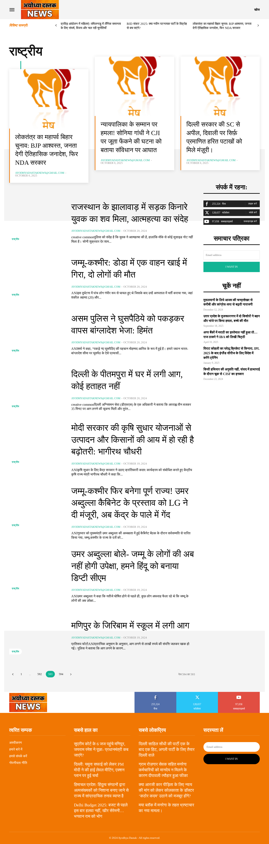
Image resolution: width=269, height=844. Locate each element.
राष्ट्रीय (15, 239)
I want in (231, 266)
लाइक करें (252, 203)
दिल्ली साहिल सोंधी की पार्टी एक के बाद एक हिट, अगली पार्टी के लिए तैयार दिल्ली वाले (167, 749)
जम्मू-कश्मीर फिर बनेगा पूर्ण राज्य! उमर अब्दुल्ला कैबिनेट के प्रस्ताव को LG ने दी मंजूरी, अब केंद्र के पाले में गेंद (130, 503)
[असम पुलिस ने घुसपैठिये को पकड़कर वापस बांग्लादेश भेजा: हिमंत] (37, 334)
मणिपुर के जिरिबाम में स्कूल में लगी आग (130, 625)
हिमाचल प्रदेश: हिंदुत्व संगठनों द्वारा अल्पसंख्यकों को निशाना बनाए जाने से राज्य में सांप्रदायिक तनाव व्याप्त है (101, 790)
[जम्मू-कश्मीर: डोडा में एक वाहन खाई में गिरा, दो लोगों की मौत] (37, 278)
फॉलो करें (253, 212)
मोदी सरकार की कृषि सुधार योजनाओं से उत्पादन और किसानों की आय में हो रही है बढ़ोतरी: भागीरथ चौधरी (132, 439)
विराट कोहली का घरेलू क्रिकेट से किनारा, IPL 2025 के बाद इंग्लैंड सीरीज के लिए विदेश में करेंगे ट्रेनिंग (231, 353)
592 (39, 674)
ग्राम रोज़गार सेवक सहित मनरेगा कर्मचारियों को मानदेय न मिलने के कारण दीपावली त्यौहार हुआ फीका (163, 770)
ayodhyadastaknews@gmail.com (39, 172)
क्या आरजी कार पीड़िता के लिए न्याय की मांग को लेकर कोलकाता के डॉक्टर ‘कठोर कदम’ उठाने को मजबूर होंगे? (166, 790)
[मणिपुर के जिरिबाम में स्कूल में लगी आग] (37, 635)
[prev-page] (56, 25)
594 (61, 674)
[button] (257, 9)
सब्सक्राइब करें (250, 221)
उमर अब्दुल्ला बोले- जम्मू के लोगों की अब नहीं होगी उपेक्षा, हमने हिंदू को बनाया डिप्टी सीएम (132, 566)
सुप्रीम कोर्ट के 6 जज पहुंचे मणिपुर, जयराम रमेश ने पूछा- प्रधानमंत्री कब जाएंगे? (101, 749)
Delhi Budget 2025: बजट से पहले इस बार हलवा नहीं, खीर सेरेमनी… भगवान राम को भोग (101, 811)
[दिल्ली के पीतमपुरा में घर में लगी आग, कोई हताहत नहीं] (37, 389)
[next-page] (258, 25)
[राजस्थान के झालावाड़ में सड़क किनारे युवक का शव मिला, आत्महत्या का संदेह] (37, 222)
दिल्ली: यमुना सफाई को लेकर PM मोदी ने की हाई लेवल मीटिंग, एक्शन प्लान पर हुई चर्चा (99, 770)
